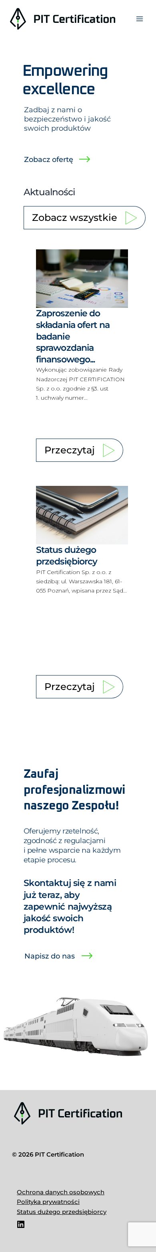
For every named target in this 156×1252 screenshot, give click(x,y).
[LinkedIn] (21, 1227)
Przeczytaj (69, 450)
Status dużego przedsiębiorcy (61, 1212)
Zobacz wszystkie (74, 217)
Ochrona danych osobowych (60, 1192)
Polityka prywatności (48, 1201)
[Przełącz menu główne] (139, 18)
